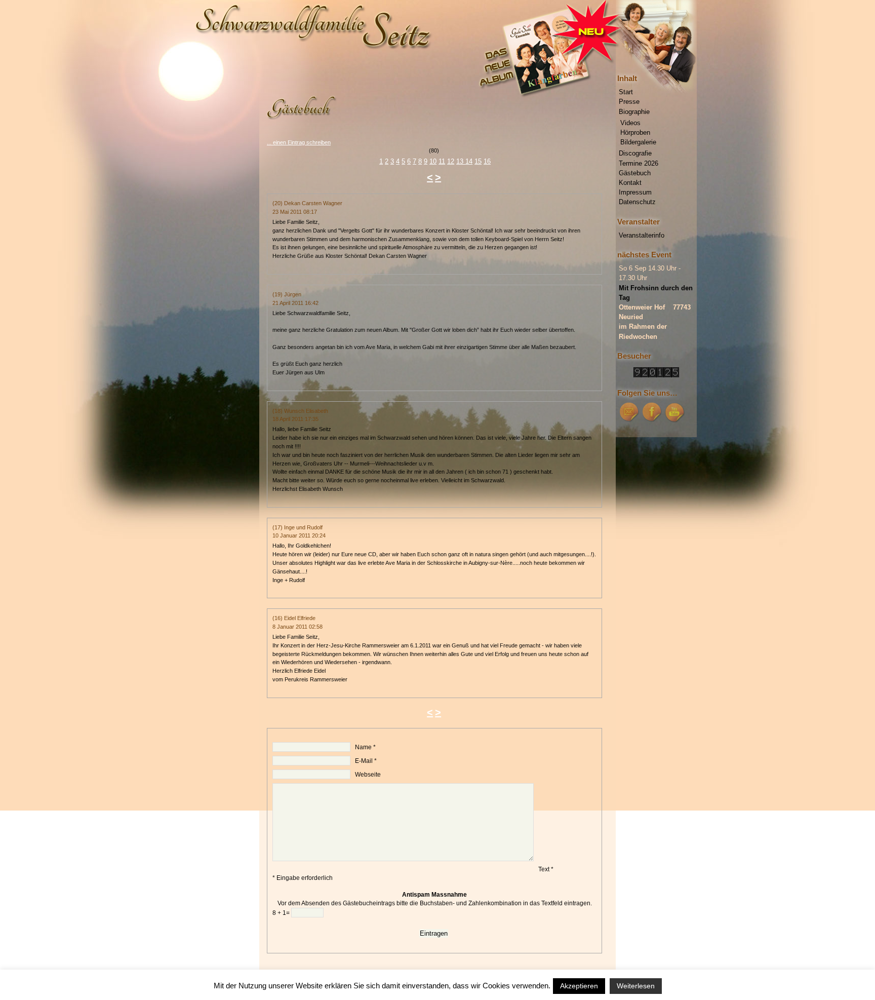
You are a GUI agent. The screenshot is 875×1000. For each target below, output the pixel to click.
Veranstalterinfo (641, 235)
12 (450, 161)
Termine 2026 (638, 163)
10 (432, 161)
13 (460, 161)
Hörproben (635, 132)
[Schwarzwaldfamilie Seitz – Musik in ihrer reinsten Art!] (437, 42)
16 (487, 161)
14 (468, 161)
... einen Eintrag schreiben (299, 142)
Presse (629, 101)
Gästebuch (635, 173)
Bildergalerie (638, 142)
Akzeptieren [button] (579, 986)
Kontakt (630, 182)
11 (442, 161)
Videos (630, 123)
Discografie (635, 153)
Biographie (634, 112)
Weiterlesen (636, 986)
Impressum (635, 192)
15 (478, 161)
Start (626, 92)
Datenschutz (637, 202)
